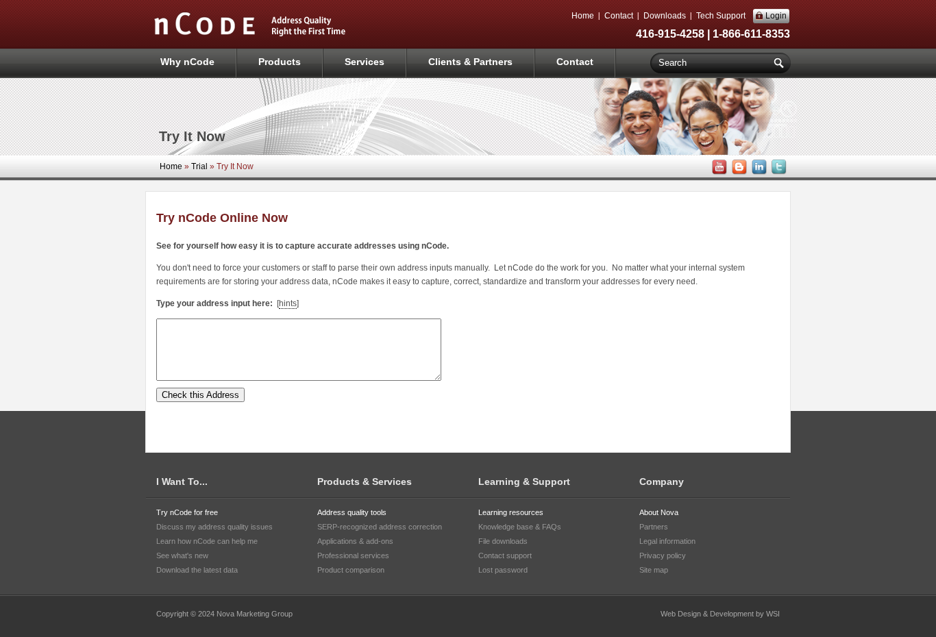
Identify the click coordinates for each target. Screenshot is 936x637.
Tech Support (721, 16)
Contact (618, 16)
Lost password (503, 570)
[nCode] (250, 35)
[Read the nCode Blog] (738, 172)
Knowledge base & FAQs (519, 527)
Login (776, 16)
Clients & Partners (470, 61)
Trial (199, 166)
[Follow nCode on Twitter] (778, 172)
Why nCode (187, 61)
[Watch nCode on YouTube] (718, 172)
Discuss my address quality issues (214, 527)
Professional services (353, 555)
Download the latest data (197, 570)
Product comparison (350, 570)
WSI (773, 614)
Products (279, 61)
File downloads (503, 541)
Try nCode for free (187, 512)
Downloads (664, 16)
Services (364, 61)
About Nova (658, 512)
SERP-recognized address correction (379, 527)
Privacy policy (662, 555)
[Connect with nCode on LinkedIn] (758, 172)
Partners (653, 527)
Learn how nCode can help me (207, 541)
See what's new (182, 555)
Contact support (505, 555)
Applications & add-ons (355, 541)
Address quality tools (351, 512)
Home (582, 16)
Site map (653, 570)
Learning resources (510, 512)
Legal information (667, 541)
